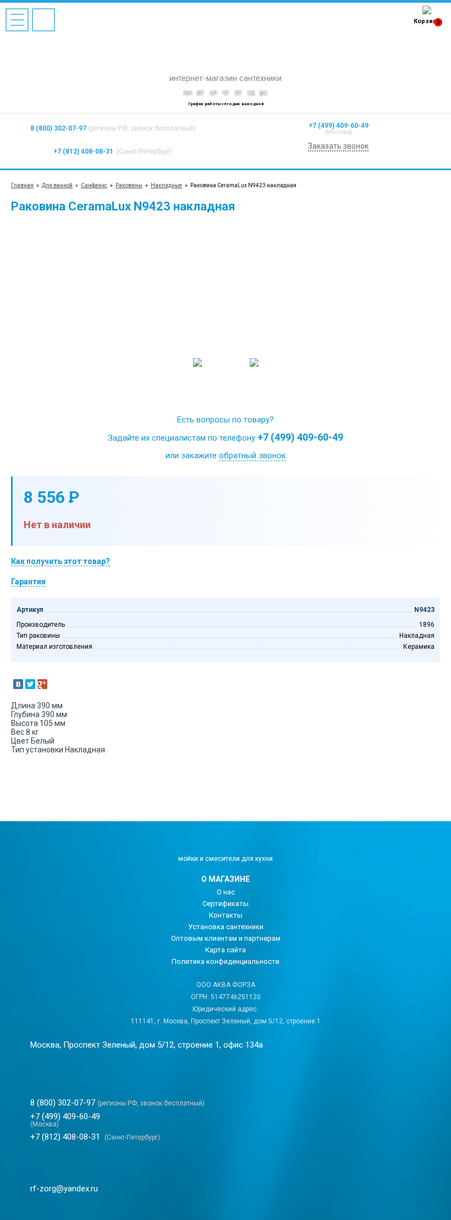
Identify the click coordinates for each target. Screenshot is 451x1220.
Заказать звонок (338, 146)
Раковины (129, 185)
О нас (226, 892)
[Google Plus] (42, 684)
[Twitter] (30, 684)
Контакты (226, 915)
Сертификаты (225, 903)
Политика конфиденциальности (225, 961)
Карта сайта (225, 949)
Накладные (166, 185)
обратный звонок (252, 455)
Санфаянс (94, 185)
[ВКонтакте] (18, 684)
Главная (22, 185)
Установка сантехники (225, 926)
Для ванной (57, 185)
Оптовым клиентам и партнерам (225, 938)
